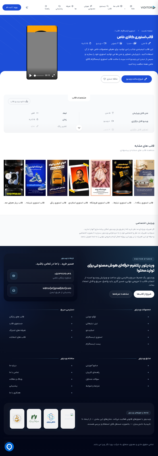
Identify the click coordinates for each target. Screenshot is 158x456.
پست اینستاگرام (93, 344)
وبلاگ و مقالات (15, 379)
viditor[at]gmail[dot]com (57, 288)
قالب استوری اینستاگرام (101, 59)
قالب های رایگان (16, 316)
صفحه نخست (146, 31)
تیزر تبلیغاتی (92, 323)
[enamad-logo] (68, 419)
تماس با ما (14, 372)
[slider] (39, 75)
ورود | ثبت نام (11, 7)
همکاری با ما (14, 392)
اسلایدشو (90, 330)
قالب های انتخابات (17, 337)
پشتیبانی (13, 386)
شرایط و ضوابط (93, 386)
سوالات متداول (92, 379)
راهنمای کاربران (93, 372)
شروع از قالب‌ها (144, 294)
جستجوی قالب (16, 323)
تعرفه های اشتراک (17, 330)
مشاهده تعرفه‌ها (120, 294)
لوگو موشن (91, 316)
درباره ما (13, 365)
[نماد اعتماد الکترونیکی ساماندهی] (17, 419)
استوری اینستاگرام (94, 337)
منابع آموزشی (92, 365)
